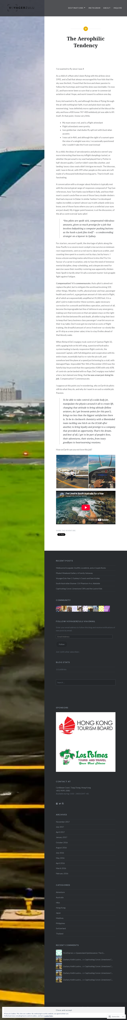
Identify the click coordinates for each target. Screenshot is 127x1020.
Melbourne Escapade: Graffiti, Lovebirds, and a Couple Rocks (81, 568)
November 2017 (63, 822)
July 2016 (60, 853)
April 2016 (60, 863)
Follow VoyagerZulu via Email (75, 621)
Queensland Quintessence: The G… (90, 953)
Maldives (60, 918)
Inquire (117, 8)
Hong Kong (60, 908)
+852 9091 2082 (63, 790)
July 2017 (60, 827)
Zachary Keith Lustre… (72, 959)
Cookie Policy (48, 1016)
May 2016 (60, 858)
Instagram (94, 8)
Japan (58, 913)
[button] (72, 472)
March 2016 (61, 868)
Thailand (59, 933)
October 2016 (62, 842)
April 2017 (60, 832)
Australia (60, 897)
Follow (61, 644)
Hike (58, 902)
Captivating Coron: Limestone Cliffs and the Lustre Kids (79, 588)
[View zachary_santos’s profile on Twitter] (60, 804)
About (107, 8)
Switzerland (61, 928)
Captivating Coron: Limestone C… (99, 959)
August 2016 (61, 847)
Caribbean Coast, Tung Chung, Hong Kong (73, 787)
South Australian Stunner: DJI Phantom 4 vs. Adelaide (78, 583)
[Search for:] (85, 682)
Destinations (75, 8)
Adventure (60, 892)
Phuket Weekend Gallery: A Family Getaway (74, 573)
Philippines (60, 923)
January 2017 (61, 837)
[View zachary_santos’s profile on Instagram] (63, 804)
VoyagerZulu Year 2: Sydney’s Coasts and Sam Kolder (78, 578)
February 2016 (62, 873)
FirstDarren (68, 953)
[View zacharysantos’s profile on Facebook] (57, 804)
